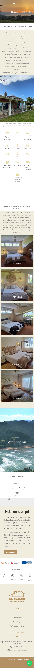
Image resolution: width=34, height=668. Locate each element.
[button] (14, 3)
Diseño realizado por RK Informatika (17, 659)
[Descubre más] (17, 437)
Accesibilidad (17, 618)
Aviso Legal (17, 622)
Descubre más (17, 442)
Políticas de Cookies (17, 626)
